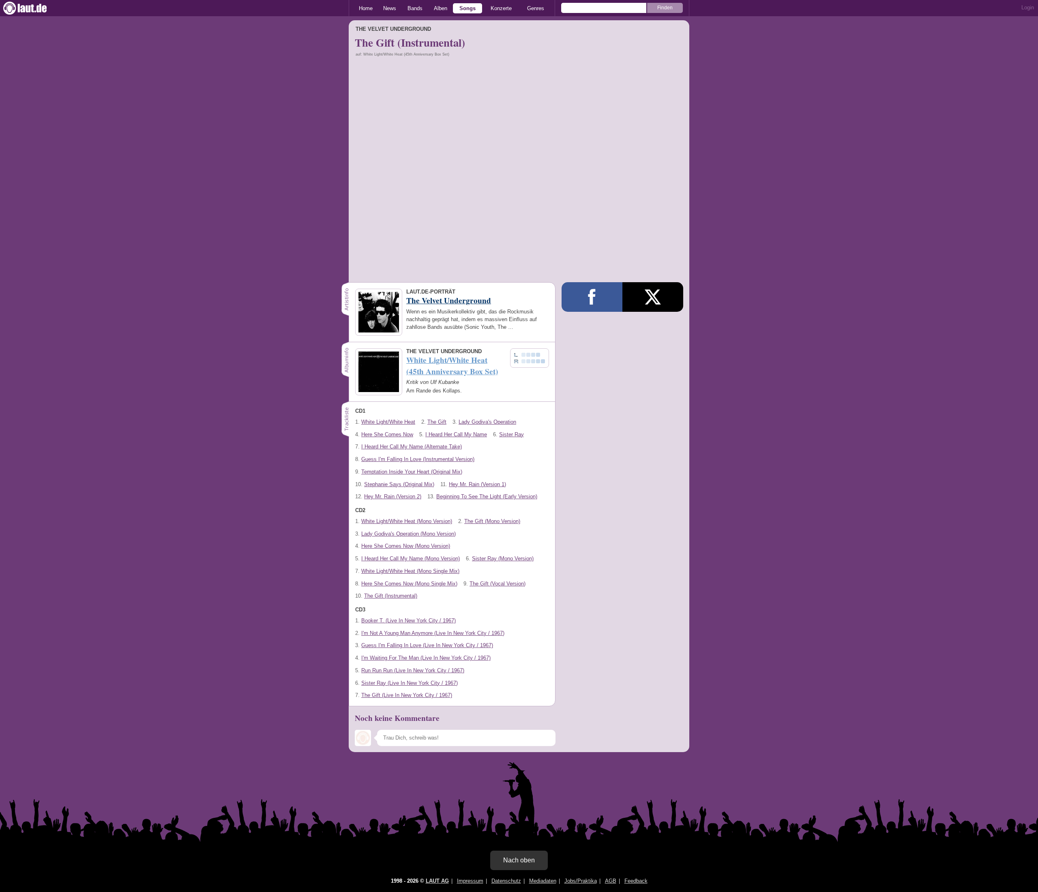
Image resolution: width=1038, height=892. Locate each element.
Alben (440, 8)
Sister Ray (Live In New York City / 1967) (409, 683)
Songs (467, 8)
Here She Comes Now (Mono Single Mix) (409, 584)
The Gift (436, 422)
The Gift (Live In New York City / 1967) (406, 695)
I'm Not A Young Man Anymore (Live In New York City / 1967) (432, 633)
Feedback (636, 881)
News (389, 8)
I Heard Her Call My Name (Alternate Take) (411, 447)
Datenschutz (506, 881)
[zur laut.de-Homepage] (32, 8)
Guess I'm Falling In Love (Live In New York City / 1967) (427, 645)
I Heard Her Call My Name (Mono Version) (410, 558)
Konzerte (501, 8)
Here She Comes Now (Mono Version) (405, 546)
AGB (610, 881)
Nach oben (519, 860)
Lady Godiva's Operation (487, 422)
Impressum (470, 881)
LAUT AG (437, 881)
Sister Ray (511, 434)
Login (1027, 7)
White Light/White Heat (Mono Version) (406, 521)
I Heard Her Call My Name (456, 434)
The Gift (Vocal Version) (497, 584)
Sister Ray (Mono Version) (503, 558)
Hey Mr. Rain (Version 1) (477, 484)
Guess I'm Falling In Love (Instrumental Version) (417, 459)
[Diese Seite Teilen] (592, 297)
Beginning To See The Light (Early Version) (486, 496)
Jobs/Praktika (580, 881)
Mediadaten (542, 881)
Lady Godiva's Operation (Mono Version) (408, 534)
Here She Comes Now (387, 434)
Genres (535, 8)
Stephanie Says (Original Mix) (399, 484)
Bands (414, 8)
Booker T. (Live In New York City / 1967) (408, 621)
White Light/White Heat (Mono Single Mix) (410, 571)
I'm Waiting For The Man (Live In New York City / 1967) (426, 658)
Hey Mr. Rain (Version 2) (392, 496)
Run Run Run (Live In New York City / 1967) (412, 670)
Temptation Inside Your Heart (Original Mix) (411, 472)
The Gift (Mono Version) (492, 521)
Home (366, 8)
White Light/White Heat (388, 422)
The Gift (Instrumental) (390, 596)
